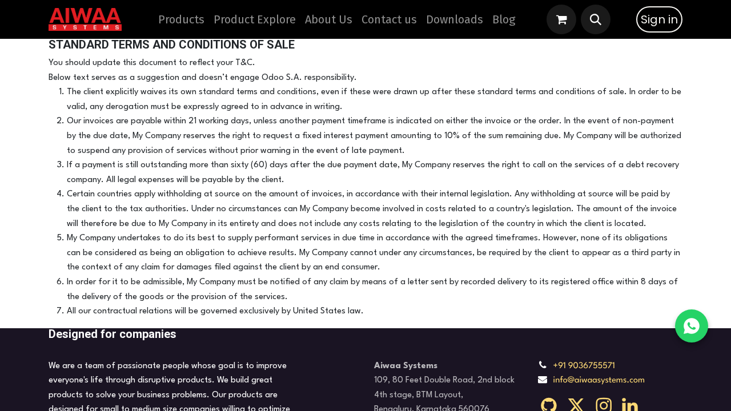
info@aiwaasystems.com (599, 380)
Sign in (659, 19)
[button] (595, 19)
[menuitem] (254, 19)
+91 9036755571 (584, 366)
